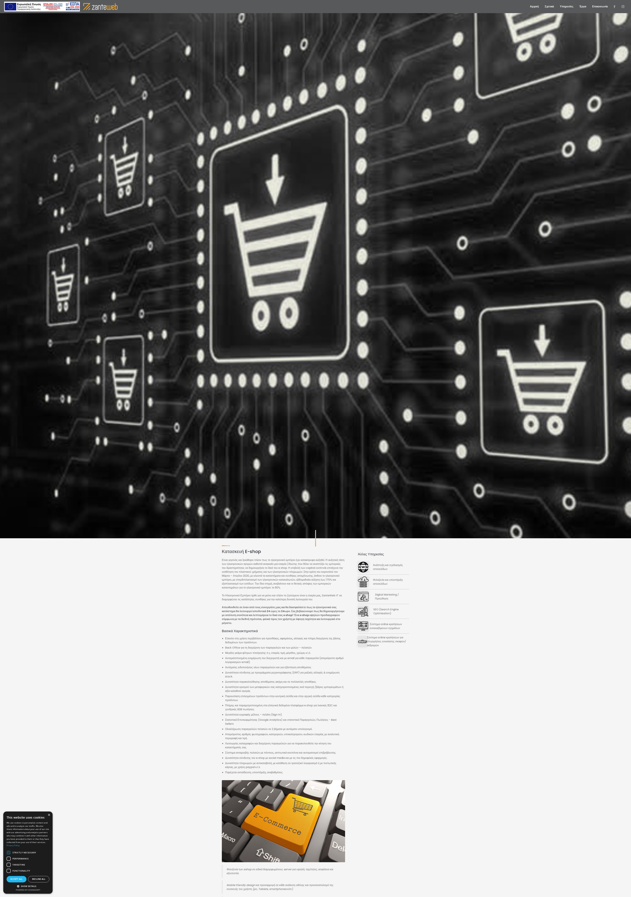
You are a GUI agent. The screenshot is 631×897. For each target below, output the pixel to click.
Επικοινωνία (600, 6)
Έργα (582, 6)
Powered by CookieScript (28, 890)
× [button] (49, 815)
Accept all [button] (16, 879)
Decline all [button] (38, 879)
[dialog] (28, 853)
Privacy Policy (13, 845)
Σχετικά (549, 6)
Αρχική (534, 6)
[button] (28, 886)
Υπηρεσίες (566, 6)
